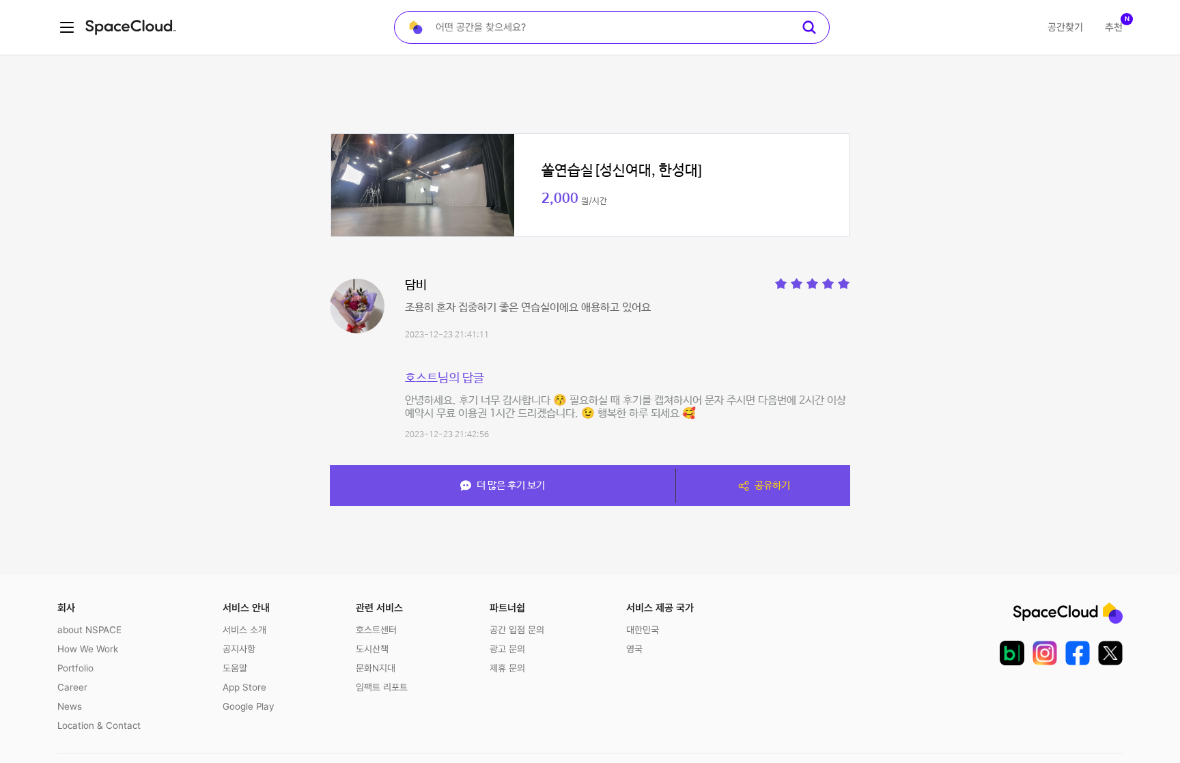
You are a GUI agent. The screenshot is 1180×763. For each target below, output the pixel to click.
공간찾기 (1065, 27)
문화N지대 (375, 668)
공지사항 (239, 648)
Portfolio (75, 668)
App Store (244, 687)
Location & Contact (99, 725)
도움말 (235, 668)
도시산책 (372, 648)
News (69, 706)
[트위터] (1110, 653)
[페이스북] (1077, 653)
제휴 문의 (507, 668)
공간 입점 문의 (517, 629)
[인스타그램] (1044, 653)
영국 (634, 648)
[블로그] (1012, 653)
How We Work (87, 648)
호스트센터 (376, 629)
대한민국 (642, 629)
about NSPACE (89, 629)
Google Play (248, 706)
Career (72, 687)
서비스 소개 (244, 629)
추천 (1114, 27)
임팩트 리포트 (382, 687)
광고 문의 (507, 648)
